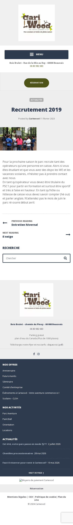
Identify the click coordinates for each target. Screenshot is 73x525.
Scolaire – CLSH (10, 398)
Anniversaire (9, 370)
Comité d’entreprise (13, 387)
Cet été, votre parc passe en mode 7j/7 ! (25, 444)
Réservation (36, 83)
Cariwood (34, 118)
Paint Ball (7, 419)
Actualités (36, 100)
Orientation (8, 424)
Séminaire (8, 381)
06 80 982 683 (36, 66)
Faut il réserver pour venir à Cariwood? (25, 462)
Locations (7, 430)
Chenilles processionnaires (18, 453)
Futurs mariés (9, 376)
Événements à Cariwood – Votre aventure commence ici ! (31, 392)
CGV (31, 496)
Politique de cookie (45, 496)
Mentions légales (16, 496)
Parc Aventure (10, 413)
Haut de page (36, 473)
